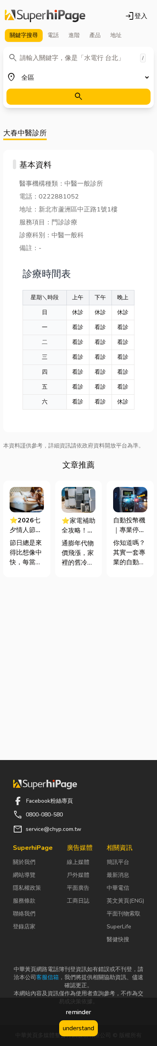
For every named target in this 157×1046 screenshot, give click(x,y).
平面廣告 (78, 888)
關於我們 (24, 862)
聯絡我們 (24, 914)
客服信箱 (47, 977)
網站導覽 (24, 875)
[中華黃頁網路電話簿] (45, 16)
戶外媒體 (78, 875)
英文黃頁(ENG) (125, 901)
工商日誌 (78, 901)
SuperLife (119, 926)
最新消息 (118, 875)
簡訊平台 (118, 862)
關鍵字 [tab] (24, 35)
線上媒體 (78, 862)
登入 (136, 16)
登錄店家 (24, 926)
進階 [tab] (74, 35)
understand (78, 1028)
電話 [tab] (53, 35)
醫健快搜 (118, 939)
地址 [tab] (116, 35)
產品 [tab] (95, 35)
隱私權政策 (27, 888)
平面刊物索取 (123, 914)
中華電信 (118, 888)
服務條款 (24, 901)
